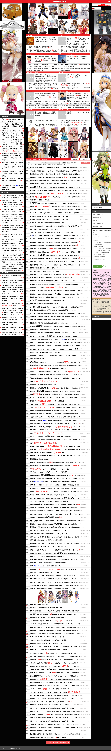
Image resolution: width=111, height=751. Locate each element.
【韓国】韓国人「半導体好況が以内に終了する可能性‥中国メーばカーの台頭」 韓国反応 (58, 394)
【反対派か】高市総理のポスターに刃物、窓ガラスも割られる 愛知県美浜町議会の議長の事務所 (54, 611)
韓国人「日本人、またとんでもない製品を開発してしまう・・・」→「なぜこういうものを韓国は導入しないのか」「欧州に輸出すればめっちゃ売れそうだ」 (12, 242)
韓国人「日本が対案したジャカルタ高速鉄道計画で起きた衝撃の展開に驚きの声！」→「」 (12, 149)
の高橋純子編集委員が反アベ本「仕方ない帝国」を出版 (47, 300)
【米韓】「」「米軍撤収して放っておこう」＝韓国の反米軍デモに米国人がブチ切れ (58, 196)
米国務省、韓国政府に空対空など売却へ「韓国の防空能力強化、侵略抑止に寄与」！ (55, 669)
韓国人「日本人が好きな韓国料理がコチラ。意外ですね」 (46, 229)
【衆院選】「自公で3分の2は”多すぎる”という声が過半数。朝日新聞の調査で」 (55, 504)
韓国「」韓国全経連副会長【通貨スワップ (48, 368)
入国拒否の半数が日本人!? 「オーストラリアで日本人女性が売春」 (12, 235)
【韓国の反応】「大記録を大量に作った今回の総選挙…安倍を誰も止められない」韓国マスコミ (54, 355)
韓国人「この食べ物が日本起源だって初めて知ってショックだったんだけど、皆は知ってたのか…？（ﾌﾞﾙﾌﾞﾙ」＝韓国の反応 (12, 142)
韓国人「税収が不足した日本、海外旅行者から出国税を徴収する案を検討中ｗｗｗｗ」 (52, 277)
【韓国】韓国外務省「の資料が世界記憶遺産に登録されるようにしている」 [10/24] (58, 475)
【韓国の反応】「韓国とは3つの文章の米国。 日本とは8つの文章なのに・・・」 (50, 562)
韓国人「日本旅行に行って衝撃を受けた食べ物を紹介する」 (45, 271)
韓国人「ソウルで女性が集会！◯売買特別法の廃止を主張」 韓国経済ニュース (56, 248)
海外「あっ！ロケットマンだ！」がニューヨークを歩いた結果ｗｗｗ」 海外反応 (53, 336)
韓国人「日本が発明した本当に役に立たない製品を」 (49, 533)
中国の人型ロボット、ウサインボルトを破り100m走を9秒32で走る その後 (51, 701)
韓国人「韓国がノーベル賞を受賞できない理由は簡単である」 (12, 276)
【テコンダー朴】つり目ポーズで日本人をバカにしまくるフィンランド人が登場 (12, 210)
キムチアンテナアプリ (98, 223)
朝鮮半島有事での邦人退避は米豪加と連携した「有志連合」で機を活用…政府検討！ (53, 339)
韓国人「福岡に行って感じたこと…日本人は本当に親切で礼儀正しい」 (48, 540)
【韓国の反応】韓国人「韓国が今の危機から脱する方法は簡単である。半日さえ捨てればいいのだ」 (55, 543)
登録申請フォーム (97, 217)
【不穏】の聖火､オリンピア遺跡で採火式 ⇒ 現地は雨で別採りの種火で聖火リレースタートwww (60, 481)
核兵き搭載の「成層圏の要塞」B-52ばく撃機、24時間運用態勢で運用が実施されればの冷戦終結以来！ (59, 170)
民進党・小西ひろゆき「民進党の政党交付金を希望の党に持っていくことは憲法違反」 (52, 232)
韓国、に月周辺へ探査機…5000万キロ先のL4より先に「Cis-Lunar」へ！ (53, 614)
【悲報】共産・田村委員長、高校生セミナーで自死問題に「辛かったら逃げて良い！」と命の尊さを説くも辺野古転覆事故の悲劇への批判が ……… (75, 107)
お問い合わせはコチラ (98, 220)
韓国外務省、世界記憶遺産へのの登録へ (46, 517)
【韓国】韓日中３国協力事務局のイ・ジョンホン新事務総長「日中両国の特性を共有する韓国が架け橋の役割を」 (59, 430)
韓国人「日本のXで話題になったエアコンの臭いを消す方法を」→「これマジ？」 (13, 250)
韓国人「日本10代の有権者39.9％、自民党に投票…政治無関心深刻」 (47, 319)
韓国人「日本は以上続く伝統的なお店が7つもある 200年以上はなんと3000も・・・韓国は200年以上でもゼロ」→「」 (43, 84)
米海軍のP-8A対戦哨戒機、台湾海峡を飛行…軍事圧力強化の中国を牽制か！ (49, 640)
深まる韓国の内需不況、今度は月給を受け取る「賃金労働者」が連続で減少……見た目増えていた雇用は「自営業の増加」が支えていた (12, 157)
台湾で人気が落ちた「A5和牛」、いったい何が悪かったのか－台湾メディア (49, 617)
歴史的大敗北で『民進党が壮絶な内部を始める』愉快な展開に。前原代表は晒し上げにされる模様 (56, 462)
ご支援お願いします (104, 5)
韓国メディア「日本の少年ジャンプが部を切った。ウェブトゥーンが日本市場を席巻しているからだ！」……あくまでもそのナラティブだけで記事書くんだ (13, 134)
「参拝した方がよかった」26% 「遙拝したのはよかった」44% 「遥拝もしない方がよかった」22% (59, 675)
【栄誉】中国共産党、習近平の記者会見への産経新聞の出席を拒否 (47, 222)
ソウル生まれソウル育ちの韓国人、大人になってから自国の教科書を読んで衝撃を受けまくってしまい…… (12, 126)
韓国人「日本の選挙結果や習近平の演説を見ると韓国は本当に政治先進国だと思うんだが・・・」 (55, 588)
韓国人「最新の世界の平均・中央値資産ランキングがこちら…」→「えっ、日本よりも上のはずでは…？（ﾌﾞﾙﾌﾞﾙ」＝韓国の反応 (12, 166)
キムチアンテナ (48, 0)
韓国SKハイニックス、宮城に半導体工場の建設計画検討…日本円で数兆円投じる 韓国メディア (54, 708)
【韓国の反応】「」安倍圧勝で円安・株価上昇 (53, 569)
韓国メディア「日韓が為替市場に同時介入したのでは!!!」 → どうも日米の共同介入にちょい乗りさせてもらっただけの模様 (13, 257)
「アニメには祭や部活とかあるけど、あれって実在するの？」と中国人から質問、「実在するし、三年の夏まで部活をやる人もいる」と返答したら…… (43, 103)
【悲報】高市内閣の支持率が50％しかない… (41, 730)
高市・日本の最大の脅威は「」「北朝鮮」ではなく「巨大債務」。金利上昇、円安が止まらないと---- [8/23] (59, 653)
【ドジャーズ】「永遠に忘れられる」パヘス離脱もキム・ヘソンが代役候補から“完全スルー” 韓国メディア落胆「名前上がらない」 (43, 125)
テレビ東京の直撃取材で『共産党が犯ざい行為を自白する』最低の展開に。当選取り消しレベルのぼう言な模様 (58, 239)
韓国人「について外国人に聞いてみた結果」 (46, 566)
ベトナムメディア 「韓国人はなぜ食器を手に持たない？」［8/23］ (47, 637)
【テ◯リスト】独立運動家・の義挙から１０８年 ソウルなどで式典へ (50, 436)
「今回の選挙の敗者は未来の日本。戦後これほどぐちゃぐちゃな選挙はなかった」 (54, 203)
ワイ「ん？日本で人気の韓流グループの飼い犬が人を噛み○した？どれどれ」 (49, 501)
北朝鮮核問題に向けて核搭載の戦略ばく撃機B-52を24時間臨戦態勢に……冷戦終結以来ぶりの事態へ (57, 226)
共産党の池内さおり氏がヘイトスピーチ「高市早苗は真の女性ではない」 (12, 318)
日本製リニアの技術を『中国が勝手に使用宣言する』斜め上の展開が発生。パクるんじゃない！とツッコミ (58, 478)
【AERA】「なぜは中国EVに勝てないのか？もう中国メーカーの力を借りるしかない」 (12, 188)
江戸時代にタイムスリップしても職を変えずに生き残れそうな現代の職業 (48, 472)
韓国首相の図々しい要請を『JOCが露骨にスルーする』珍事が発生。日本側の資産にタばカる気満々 (55, 213)
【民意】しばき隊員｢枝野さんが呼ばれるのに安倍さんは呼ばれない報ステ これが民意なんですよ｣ (55, 527)
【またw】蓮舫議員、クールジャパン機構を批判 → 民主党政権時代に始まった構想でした (53, 682)
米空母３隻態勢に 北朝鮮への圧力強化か (40, 200)
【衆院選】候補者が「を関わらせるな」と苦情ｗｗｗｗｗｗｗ (48, 546)
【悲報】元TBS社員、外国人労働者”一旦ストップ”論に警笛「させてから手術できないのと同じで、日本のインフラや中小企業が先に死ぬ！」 (75, 103)
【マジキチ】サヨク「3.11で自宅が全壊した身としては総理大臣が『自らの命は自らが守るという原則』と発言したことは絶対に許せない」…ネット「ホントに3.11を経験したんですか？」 (12, 289)
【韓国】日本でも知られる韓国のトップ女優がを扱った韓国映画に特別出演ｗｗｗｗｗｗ (57, 524)
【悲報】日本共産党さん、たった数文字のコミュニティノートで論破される (12, 196)
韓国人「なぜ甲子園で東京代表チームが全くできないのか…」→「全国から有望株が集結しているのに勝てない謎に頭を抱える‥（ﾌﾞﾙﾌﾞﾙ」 (43, 51)
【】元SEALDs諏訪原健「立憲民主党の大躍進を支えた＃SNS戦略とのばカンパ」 (58, 465)
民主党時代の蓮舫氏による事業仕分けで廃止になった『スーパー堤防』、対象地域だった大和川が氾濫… (56, 456)
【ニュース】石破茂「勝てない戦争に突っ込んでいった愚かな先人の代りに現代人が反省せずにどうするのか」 (58, 627)
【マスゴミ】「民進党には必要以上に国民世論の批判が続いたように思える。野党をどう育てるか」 (59, 391)
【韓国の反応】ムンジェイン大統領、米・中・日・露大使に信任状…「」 (58, 274)
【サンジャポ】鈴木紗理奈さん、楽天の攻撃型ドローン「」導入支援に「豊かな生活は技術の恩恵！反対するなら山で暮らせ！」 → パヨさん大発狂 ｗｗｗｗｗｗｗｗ (77, 97)
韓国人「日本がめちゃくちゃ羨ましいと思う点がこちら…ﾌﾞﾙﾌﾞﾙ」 (12, 323)
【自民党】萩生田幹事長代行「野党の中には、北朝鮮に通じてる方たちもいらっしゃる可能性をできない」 (59, 242)
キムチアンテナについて (98, 214)
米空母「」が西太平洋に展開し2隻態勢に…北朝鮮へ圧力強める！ (57, 407)
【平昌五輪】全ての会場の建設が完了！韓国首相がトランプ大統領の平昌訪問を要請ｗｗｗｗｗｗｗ (55, 488)
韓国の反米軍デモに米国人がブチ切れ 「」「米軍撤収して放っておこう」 (56, 193)
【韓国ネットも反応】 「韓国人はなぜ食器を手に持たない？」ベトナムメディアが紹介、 (52, 698)
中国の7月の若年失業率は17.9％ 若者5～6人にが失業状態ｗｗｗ (48, 737)
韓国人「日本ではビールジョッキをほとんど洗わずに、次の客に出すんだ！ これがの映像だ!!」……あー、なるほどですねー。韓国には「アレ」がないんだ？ (12, 203)
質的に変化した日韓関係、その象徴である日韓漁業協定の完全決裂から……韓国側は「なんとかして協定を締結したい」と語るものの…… (12, 228)
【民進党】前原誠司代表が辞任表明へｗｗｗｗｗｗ (43, 384)
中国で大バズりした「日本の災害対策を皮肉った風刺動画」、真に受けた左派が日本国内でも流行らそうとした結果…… (43, 107)
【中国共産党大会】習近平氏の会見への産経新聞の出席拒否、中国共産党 (48, 183)
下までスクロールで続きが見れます (58, 742)
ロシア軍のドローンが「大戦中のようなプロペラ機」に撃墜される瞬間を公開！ (78, 58)
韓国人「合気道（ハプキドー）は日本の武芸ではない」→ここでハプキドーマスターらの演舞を (60, 559)
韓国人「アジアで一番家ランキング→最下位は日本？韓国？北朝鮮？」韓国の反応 (54, 536)
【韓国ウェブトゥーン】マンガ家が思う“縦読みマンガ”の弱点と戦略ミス (48, 650)
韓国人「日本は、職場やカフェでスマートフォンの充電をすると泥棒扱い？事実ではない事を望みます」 (56, 485)
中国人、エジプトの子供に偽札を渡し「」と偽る (12, 304)
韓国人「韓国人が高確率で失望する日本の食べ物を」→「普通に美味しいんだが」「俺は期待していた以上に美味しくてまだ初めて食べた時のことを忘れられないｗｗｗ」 (12, 218)
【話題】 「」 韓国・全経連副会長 (47, 400)
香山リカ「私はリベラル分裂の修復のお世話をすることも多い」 (46, 352)
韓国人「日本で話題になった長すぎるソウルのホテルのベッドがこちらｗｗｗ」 (12, 333)
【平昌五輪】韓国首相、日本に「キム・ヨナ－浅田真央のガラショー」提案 (49, 216)
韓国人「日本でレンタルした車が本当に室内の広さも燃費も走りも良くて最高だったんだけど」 (54, 575)
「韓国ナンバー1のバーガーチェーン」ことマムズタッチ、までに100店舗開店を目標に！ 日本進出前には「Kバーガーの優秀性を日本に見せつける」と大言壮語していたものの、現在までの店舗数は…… (13, 266)
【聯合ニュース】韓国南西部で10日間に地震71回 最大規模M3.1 (46, 607)
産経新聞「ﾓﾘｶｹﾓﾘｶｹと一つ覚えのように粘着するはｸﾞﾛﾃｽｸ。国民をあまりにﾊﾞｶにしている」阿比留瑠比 (60, 553)
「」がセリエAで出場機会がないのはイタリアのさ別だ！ (50, 468)
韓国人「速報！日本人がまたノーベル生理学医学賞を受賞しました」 (12, 328)
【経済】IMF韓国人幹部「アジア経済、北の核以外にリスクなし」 (47, 268)
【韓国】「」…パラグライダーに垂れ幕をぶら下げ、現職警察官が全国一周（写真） (59, 491)
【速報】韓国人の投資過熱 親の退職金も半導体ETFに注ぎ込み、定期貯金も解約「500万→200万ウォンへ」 (57, 630)
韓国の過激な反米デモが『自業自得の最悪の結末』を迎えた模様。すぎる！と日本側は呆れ (55, 177)
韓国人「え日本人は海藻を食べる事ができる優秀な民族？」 (48, 556)
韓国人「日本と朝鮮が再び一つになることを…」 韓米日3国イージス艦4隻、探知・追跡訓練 (58, 514)
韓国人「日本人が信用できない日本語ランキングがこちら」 (45, 572)
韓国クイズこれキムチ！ (98, 226)
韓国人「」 (45, 381)
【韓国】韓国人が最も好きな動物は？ (39, 459)
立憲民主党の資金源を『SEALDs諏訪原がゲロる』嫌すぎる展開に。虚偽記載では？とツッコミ (55, 423)
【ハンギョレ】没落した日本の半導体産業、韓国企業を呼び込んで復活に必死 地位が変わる (45, 113)
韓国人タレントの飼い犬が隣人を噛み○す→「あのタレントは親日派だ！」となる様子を (58, 349)
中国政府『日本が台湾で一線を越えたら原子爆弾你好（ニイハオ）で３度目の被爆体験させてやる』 (12, 298)
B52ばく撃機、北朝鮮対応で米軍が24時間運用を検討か (44, 303)
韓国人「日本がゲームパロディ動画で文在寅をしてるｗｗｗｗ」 (50, 452)
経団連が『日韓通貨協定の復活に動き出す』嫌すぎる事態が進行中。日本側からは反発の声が (55, 410)
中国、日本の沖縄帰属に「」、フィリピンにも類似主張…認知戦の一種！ (50, 688)
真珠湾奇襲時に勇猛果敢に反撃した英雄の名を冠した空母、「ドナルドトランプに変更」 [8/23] (54, 685)
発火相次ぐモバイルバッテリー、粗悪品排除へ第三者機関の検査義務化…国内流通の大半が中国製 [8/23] (57, 711)
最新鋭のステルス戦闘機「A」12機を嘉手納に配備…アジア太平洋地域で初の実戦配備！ (53, 420)
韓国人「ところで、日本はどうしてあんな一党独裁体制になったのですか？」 (49, 530)
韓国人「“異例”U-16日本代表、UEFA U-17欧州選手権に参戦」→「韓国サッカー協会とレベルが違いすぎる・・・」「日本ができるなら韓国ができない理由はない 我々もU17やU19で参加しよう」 (46, 78)
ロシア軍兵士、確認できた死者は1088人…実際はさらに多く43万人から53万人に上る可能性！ (56, 714)
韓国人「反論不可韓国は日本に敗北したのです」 (42, 604)
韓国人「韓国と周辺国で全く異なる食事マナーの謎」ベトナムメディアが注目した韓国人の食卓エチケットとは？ (45, 39)
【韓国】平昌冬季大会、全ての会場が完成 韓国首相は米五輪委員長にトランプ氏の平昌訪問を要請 (58, 187)
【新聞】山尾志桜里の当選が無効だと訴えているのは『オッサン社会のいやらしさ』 (54, 494)
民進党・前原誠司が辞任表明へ (38, 358)
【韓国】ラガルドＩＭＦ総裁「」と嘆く (49, 287)
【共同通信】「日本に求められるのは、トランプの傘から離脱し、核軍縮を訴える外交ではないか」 (12, 174)
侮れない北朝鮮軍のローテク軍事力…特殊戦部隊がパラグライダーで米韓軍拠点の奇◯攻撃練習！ (55, 284)
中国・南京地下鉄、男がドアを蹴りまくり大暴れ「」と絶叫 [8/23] (51, 620)
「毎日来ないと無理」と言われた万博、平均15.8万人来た (12, 120)
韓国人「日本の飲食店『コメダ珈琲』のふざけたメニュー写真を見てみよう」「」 (12, 181)
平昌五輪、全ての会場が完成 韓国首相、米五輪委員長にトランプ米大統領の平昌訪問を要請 (53, 507)
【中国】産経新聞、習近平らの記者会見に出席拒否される (45, 329)
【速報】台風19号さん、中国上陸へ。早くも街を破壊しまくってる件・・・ (49, 643)
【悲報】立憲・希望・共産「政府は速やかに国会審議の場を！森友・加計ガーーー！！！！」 (53, 281)
